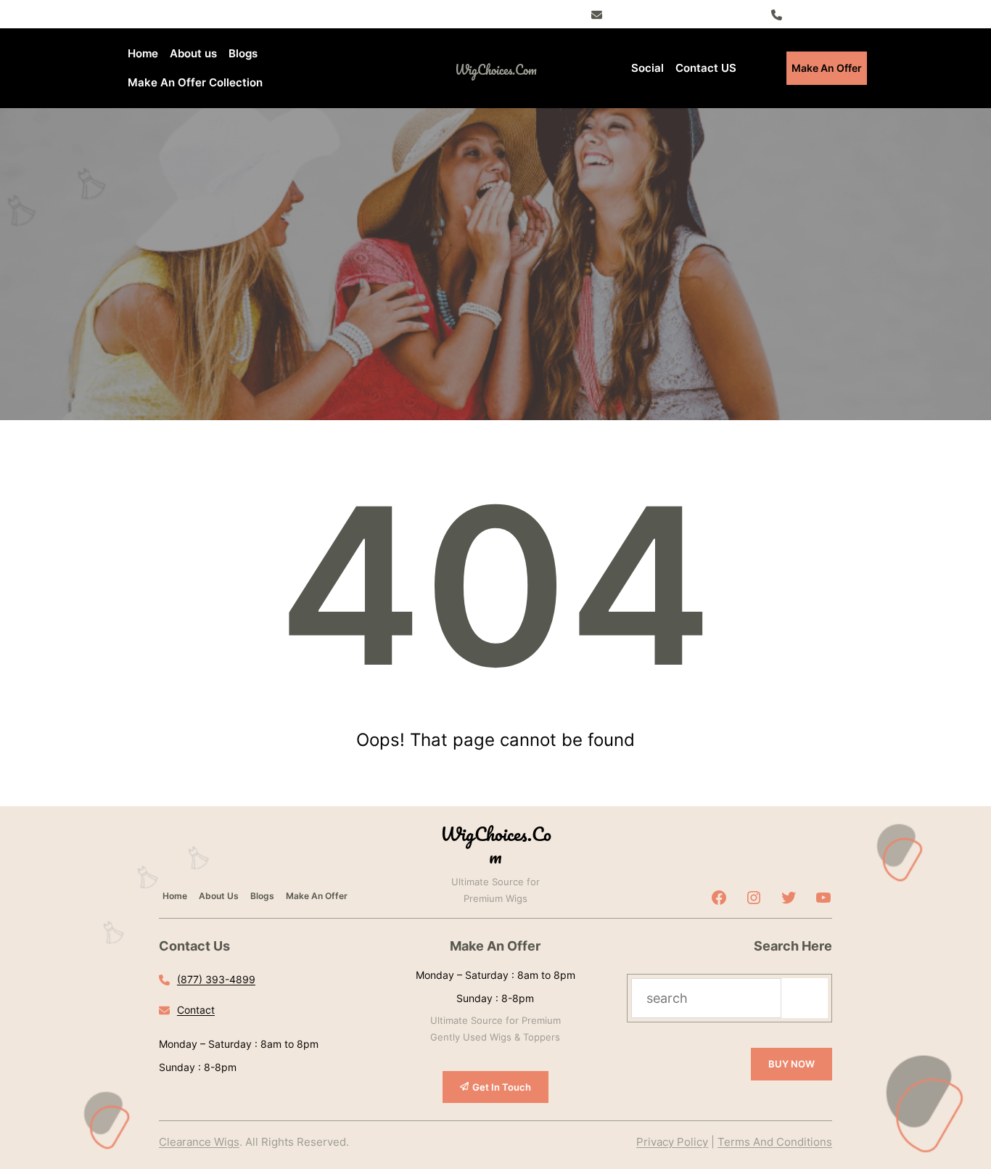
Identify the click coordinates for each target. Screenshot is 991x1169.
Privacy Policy (672, 1142)
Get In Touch (501, 1087)
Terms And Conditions (774, 1142)
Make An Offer (826, 68)
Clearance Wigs (199, 1142)
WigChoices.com (496, 70)
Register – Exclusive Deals (671, 13)
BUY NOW (791, 1064)
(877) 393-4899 (827, 13)
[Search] (804, 998)
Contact (196, 1010)
